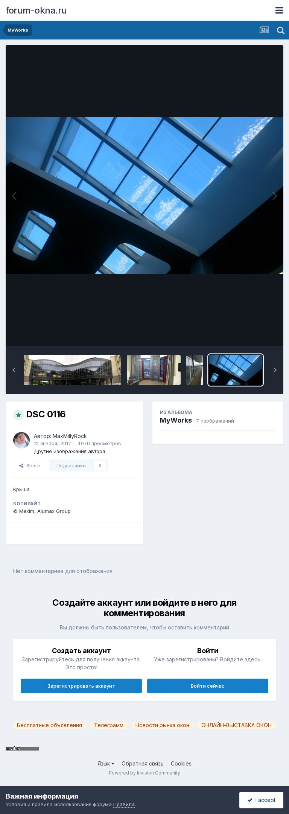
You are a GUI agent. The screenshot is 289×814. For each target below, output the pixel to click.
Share (31, 465)
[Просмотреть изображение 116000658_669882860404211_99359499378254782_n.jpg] (72, 370)
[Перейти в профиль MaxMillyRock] (21, 440)
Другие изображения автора (69, 451)
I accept (263, 800)
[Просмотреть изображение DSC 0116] (235, 370)
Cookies (181, 763)
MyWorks (176, 420)
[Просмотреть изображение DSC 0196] (194, 370)
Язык (104, 763)
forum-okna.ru (36, 10)
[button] (14, 370)
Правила (124, 804)
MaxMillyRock (70, 436)
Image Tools (252, 332)
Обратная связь (143, 763)
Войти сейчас (208, 686)
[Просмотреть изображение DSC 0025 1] (153, 370)
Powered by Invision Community (144, 773)
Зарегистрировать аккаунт (81, 686)
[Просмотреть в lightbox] (144, 195)
